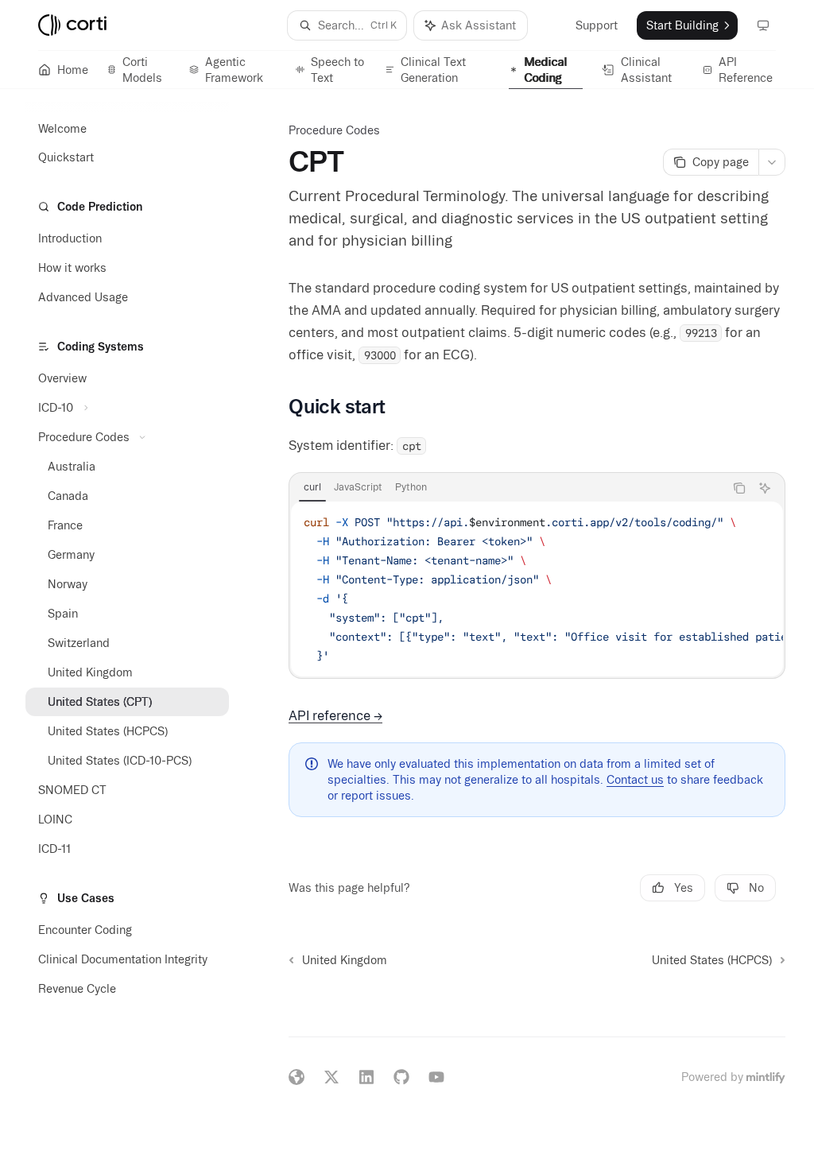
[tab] (312, 487)
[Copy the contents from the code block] (739, 488)
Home (72, 70)
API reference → (335, 715)
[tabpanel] (537, 589)
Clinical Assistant (646, 70)
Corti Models (142, 70)
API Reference (746, 70)
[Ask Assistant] (764, 488)
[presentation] (537, 589)
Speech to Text (337, 70)
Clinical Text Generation (433, 70)
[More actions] (771, 162)
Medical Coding (546, 70)
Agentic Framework (234, 70)
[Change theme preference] (763, 25)
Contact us (635, 779)
